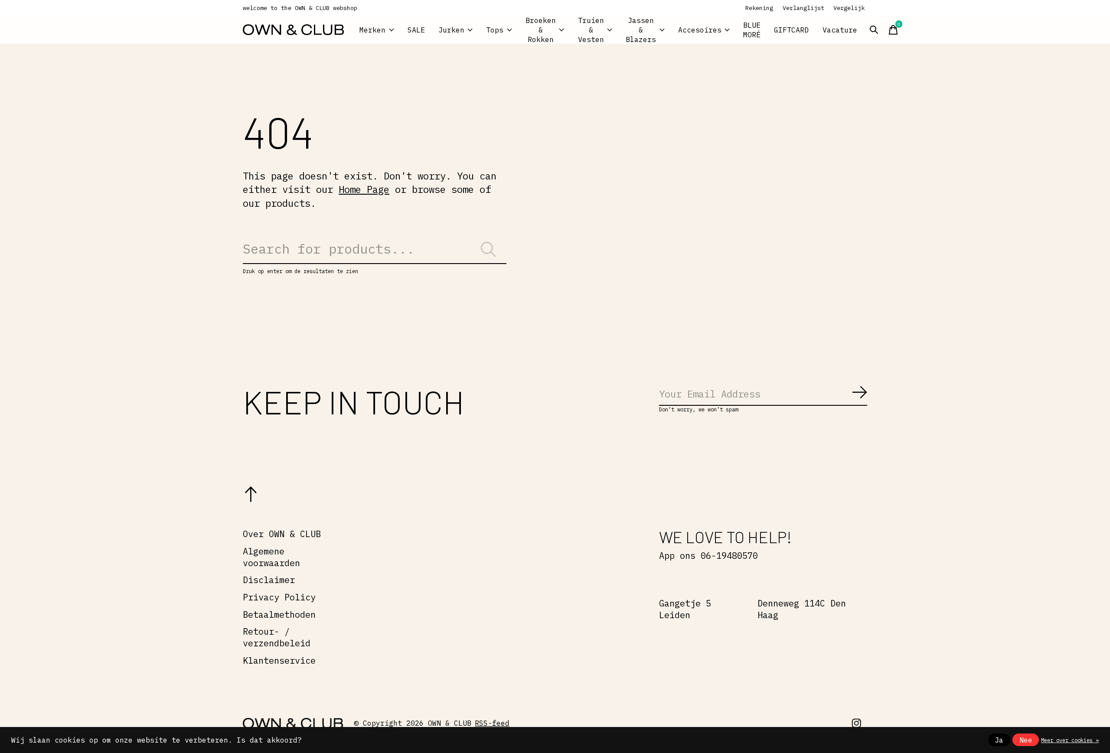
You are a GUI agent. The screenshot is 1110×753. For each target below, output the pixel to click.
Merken (372, 30)
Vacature (840, 30)
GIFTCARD (791, 30)
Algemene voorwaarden (271, 557)
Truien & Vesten (591, 30)
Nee (1025, 740)
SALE (416, 30)
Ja (999, 740)
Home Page (364, 189)
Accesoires (700, 30)
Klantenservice (279, 660)
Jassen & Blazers (641, 30)
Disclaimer (269, 580)
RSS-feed (492, 723)
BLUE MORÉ (752, 29)
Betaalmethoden (279, 614)
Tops (494, 30)
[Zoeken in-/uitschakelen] (874, 30)
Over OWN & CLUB (282, 534)
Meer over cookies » (1070, 740)
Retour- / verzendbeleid (276, 637)
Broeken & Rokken (541, 30)
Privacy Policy (279, 597)
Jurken (451, 30)
